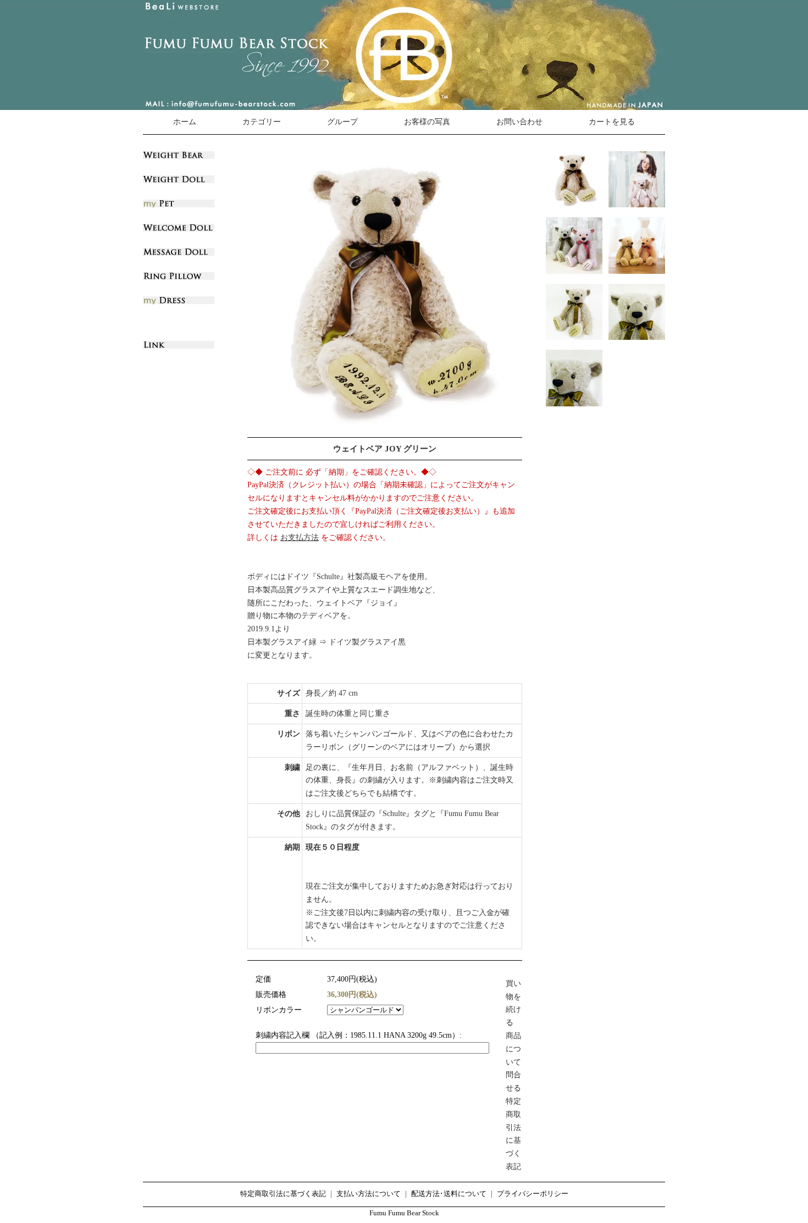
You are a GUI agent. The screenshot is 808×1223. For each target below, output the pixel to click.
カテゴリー (261, 122)
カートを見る (612, 122)
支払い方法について (368, 1194)
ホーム (184, 122)
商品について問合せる (513, 1062)
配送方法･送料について (448, 1194)
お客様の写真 (427, 122)
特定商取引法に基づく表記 (283, 1194)
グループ (342, 122)
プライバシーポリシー (532, 1194)
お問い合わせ (519, 122)
